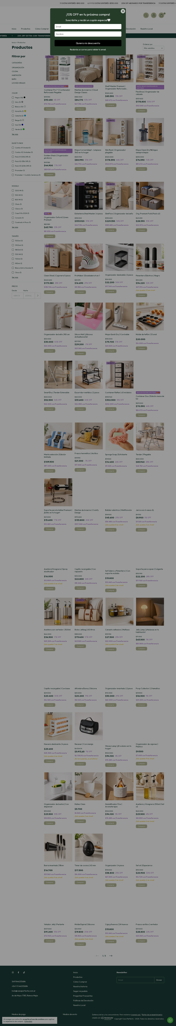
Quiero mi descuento (88, 43)
